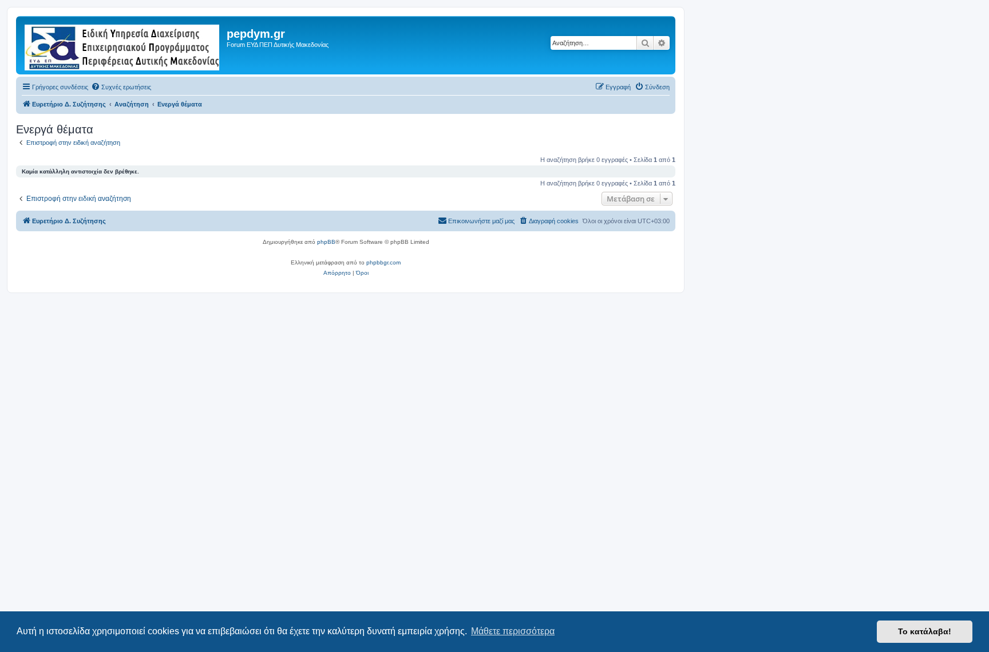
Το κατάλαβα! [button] (924, 631)
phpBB (326, 242)
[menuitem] (121, 87)
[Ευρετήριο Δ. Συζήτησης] (123, 45)
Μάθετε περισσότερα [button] (513, 631)
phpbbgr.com (383, 262)
